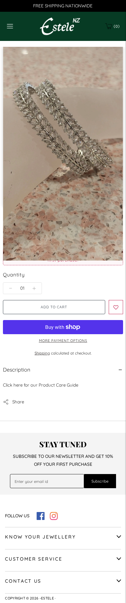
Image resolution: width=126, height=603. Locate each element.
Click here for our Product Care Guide (40, 385)
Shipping (42, 353)
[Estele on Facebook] (41, 518)
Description (16, 369)
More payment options (63, 340)
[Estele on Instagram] (54, 518)
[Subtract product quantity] (34, 288)
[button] (116, 307)
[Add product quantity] (10, 288)
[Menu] (10, 26)
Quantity (14, 274)
